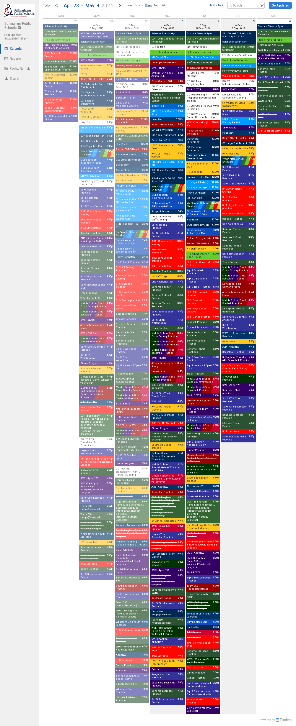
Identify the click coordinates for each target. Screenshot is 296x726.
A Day (96, 25)
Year (130, 5)
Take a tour (216, 5)
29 (111, 21)
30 (146, 21)
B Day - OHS (96, 28)
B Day (132, 25)
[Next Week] (120, 5)
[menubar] (146, 5)
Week (148, 5)
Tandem (286, 720)
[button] (88, 5)
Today (46, 5)
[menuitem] (130, 5)
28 (75, 21)
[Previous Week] (56, 5)
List (163, 5)
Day (156, 5)
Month (139, 5)
